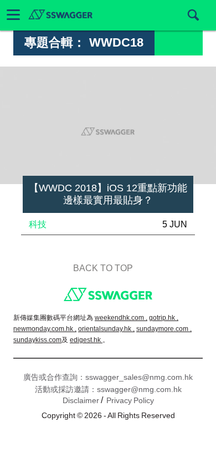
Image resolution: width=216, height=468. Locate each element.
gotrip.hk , (163, 318)
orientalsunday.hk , (106, 329)
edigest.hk (86, 340)
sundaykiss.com (37, 340)
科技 (38, 224)
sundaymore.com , (164, 329)
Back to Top (103, 268)
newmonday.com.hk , (44, 329)
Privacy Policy (130, 400)
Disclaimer (81, 400)
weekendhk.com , (121, 318)
